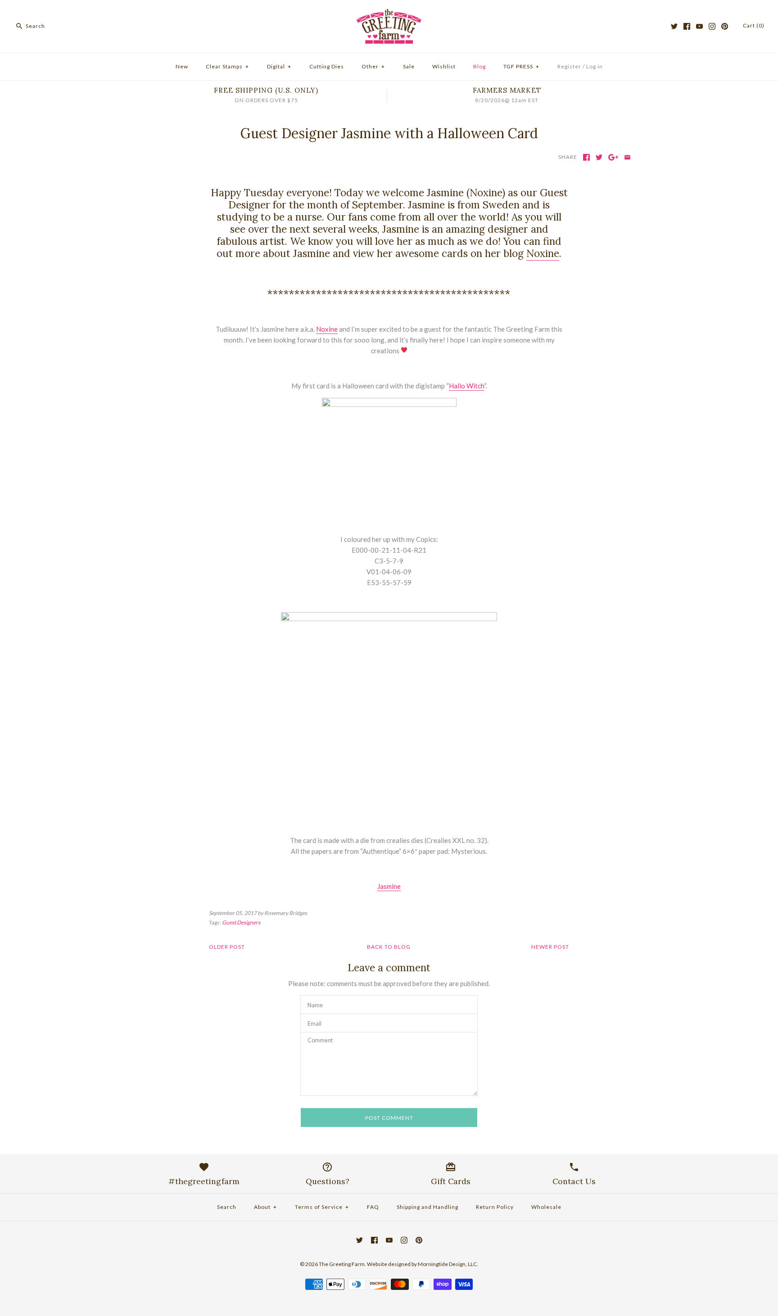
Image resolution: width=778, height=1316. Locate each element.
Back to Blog (389, 946)
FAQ (373, 1206)
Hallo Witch (466, 386)
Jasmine (389, 886)
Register (569, 66)
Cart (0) (753, 25)
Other (373, 66)
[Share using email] (627, 157)
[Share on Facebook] (586, 157)
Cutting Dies (326, 66)
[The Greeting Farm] (389, 14)
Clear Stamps (227, 66)
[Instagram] (712, 26)
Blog (479, 66)
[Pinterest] (724, 26)
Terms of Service (322, 1206)
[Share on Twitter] (599, 157)
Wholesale (546, 1206)
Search (226, 1206)
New (182, 66)
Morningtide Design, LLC (447, 1264)
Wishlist (444, 66)
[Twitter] (674, 26)
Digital (279, 66)
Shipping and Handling (427, 1206)
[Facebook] (686, 26)
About (265, 1206)
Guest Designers (241, 922)
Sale (409, 66)
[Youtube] (699, 26)
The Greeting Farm (342, 1264)
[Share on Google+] (613, 157)
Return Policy (495, 1206)
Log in (594, 66)
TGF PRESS (521, 66)
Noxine (542, 253)
